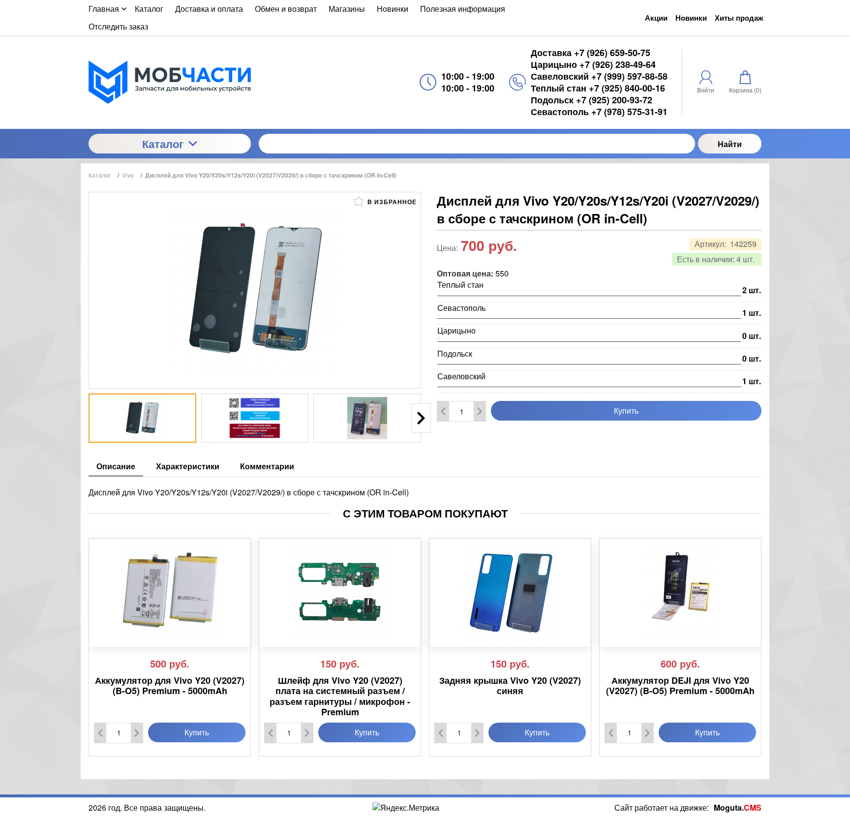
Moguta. (737, 807)
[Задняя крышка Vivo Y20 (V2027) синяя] (510, 593)
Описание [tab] (115, 466)
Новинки (691, 18)
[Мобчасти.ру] (170, 82)
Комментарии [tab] (267, 466)
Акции (656, 18)
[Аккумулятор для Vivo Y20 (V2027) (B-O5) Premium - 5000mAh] (169, 593)
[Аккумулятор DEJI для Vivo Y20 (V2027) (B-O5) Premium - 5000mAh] (680, 593)
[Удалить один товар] (443, 411)
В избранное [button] (391, 201)
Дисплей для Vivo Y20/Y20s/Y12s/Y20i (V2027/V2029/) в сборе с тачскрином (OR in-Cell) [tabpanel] (249, 492)
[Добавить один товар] (480, 411)
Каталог (162, 144)
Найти (730, 144)
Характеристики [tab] (187, 466)
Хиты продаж (739, 18)
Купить (626, 410)
